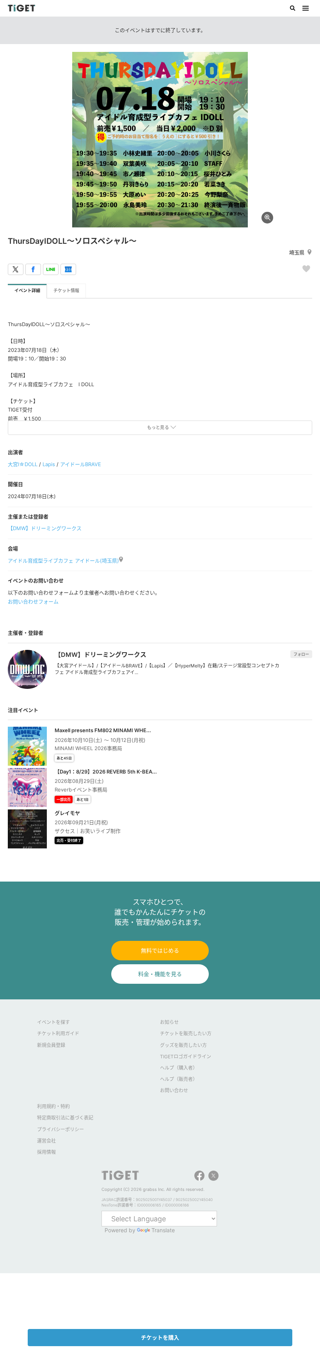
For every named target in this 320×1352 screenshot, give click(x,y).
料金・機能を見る (160, 974)
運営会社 (46, 1141)
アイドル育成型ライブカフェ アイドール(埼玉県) (63, 560)
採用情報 (46, 1152)
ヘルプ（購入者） (178, 1068)
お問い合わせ (174, 1090)
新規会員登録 (51, 1045)
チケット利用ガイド (58, 1033)
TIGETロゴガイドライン (185, 1056)
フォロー (301, 654)
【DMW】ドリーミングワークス (45, 528)
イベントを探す (53, 1022)
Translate (163, 1230)
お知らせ (169, 1022)
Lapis (49, 464)
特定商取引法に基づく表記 (65, 1118)
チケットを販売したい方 (186, 1033)
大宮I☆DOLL (22, 464)
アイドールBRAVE (80, 464)
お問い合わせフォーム (33, 601)
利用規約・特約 (53, 1106)
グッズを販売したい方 (183, 1045)
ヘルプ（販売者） (178, 1079)
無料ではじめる (160, 950)
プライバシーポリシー (60, 1129)
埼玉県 (296, 252)
